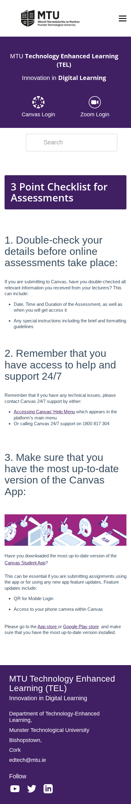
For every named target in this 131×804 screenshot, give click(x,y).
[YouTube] (18, 790)
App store (47, 626)
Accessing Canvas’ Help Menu (44, 411)
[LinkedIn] (51, 790)
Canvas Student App (25, 562)
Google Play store (81, 626)
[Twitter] (34, 790)
